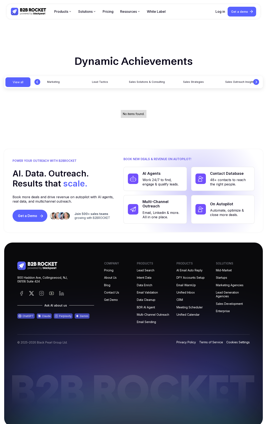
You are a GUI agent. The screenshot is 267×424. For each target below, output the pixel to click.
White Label (156, 11)
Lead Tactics (100, 81)
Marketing (53, 81)
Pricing (108, 11)
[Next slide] (256, 82)
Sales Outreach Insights (240, 81)
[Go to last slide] (37, 82)
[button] (63, 11)
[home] (29, 11)
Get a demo (239, 11)
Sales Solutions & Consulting (147, 81)
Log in (220, 11)
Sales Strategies (193, 81)
